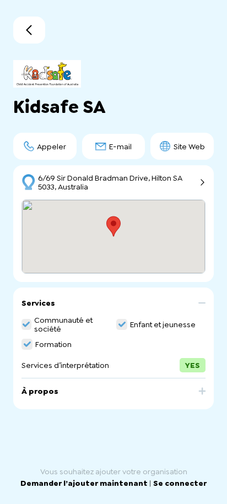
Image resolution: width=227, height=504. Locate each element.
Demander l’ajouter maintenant (84, 483)
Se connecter (180, 483)
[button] (113, 307)
